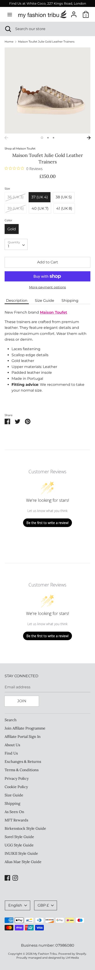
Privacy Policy (17, 778)
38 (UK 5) (64, 197)
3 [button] (53, 137)
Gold (11, 229)
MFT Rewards (16, 820)
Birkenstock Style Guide (25, 828)
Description (16, 300)
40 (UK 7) (40, 208)
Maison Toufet (26, 148)
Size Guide (44, 300)
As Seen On (14, 811)
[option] (47, 90)
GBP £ (43, 905)
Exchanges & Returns (23, 761)
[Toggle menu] (10, 14)
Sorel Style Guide (19, 836)
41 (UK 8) (64, 208)
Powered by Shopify (72, 953)
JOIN (21, 701)
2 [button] (48, 137)
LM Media (72, 957)
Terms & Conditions (22, 769)
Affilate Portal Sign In (23, 736)
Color (8, 220)
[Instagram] (15, 877)
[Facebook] (7, 877)
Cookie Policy (16, 786)
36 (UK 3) (15, 197)
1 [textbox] (8, 246)
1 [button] (42, 138)
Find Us (11, 753)
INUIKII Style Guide (21, 853)
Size (7, 188)
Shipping (70, 300)
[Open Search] (7, 29)
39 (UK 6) (15, 208)
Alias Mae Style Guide (23, 861)
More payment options (47, 287)
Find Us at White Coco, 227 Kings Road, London (47, 3)
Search (11, 719)
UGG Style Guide (19, 845)
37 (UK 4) (39, 197)
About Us (12, 744)
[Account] (73, 12)
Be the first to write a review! (47, 523)
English (15, 905)
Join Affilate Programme (25, 728)
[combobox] (16, 244)
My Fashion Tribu (45, 953)
